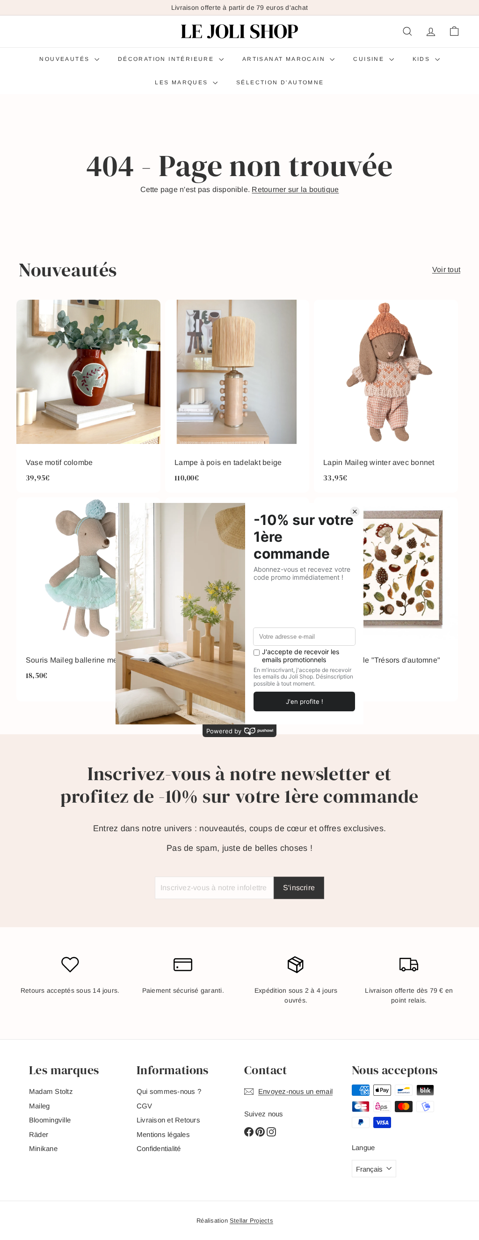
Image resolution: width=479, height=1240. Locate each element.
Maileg (39, 1106)
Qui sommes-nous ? (169, 1091)
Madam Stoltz (51, 1091)
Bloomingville (50, 1120)
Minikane (43, 1148)
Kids (423, 59)
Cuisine (369, 59)
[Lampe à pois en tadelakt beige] (237, 396)
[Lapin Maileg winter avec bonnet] (386, 396)
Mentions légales (163, 1134)
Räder (38, 1134)
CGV (144, 1106)
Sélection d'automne (280, 82)
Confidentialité (159, 1148)
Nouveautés (65, 59)
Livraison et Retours (168, 1120)
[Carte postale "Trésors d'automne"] (386, 599)
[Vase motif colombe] (88, 396)
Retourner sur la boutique (295, 189)
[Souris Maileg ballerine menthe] (88, 599)
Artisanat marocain (285, 59)
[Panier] (454, 31)
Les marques (182, 82)
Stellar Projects (251, 1220)
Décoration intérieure (167, 59)
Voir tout (446, 269)
